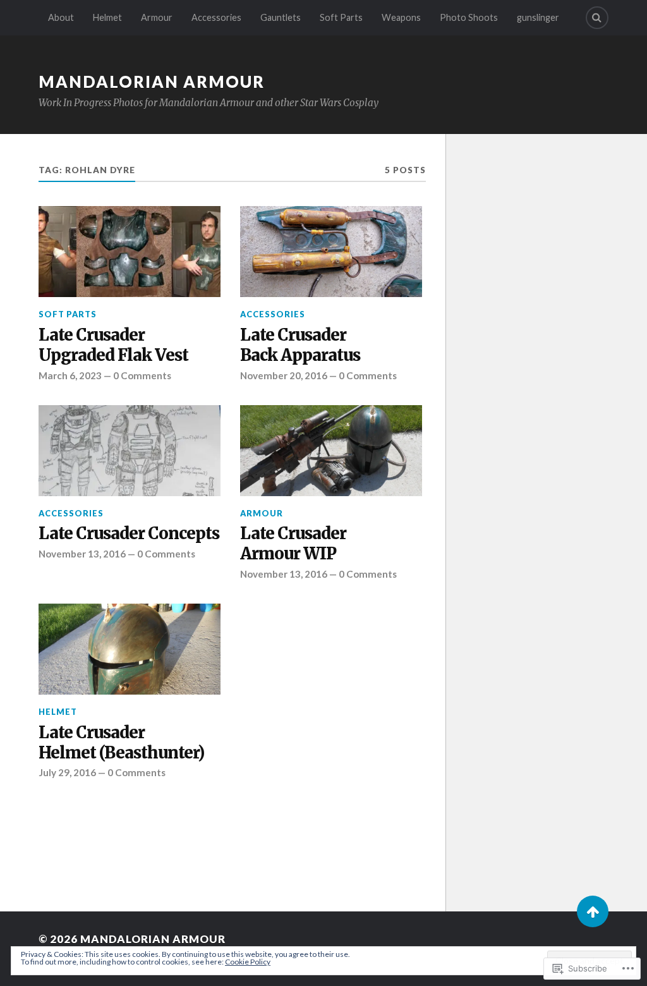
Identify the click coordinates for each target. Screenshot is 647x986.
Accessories (216, 17)
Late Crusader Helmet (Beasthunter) (121, 743)
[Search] (597, 17)
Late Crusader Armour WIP (293, 544)
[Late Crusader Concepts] (130, 450)
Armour (156, 17)
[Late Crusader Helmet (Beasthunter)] (130, 649)
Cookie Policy (247, 961)
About (61, 17)
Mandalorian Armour (152, 81)
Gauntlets (280, 17)
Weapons (401, 17)
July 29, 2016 (67, 772)
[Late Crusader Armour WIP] (331, 450)
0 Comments (142, 375)
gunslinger (538, 17)
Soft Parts (341, 17)
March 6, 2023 (70, 375)
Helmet (107, 17)
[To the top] (592, 911)
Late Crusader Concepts (129, 534)
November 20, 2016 (283, 375)
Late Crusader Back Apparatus (300, 345)
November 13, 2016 (82, 553)
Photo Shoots (469, 17)
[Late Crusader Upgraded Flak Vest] (130, 251)
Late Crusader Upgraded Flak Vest (113, 345)
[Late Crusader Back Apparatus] (331, 251)
